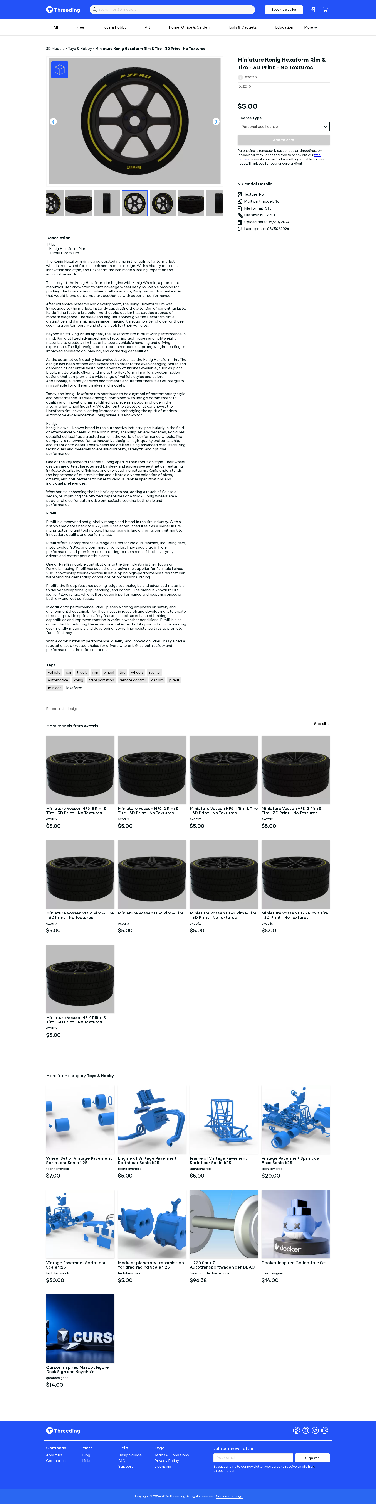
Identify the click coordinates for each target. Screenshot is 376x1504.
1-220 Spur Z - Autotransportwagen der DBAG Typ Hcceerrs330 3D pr (222, 1265)
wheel (109, 672)
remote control (132, 680)
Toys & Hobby (114, 27)
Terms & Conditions (171, 1455)
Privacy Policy (166, 1460)
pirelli (174, 680)
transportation (101, 680)
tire (123, 672)
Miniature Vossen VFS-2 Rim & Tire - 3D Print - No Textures (292, 811)
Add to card (283, 139)
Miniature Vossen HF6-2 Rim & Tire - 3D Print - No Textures (148, 811)
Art (147, 27)
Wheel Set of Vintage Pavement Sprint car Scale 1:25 (79, 1160)
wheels (137, 672)
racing (154, 672)
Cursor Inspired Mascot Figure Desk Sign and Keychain (77, 1369)
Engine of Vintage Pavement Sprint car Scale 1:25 (147, 1160)
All (56, 27)
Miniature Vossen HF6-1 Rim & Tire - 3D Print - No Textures (224, 811)
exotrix (251, 76)
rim (95, 672)
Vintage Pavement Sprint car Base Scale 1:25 (291, 1160)
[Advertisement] (284, 275)
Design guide (130, 1455)
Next (216, 121)
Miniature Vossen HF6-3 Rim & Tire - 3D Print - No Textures (76, 811)
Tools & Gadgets (242, 27)
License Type (250, 118)
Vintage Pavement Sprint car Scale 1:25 (76, 1265)
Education (284, 27)
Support (125, 1466)
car (69, 672)
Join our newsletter (233, 1448)
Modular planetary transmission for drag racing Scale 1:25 (151, 1265)
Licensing (162, 1466)
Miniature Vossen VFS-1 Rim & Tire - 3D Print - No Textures (80, 915)
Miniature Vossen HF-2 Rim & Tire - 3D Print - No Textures (223, 915)
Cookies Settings (229, 1496)
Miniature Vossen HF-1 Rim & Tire (151, 913)
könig (78, 680)
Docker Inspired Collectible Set (294, 1263)
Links (86, 1460)
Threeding (63, 9)
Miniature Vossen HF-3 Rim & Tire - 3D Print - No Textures (295, 915)
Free (80, 27)
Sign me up (312, 1459)
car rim (157, 680)
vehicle (54, 672)
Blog (86, 1455)
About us (54, 1455)
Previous (53, 121)
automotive (58, 680)
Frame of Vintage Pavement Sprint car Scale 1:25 (218, 1160)
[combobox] (284, 126)
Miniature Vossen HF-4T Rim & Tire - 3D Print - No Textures (76, 1020)
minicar (54, 687)
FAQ (121, 1460)
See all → (322, 723)
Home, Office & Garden (189, 27)
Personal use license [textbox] (260, 126)
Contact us (56, 1460)
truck (82, 672)
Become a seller (283, 9)
